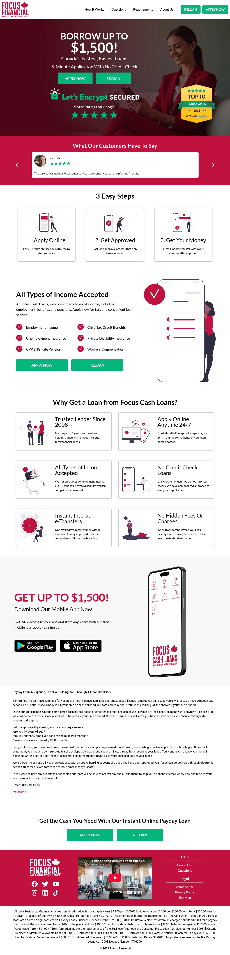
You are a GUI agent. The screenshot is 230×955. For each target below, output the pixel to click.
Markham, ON (21, 792)
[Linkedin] (45, 892)
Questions (118, 9)
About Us (166, 9)
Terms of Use (185, 887)
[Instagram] (34, 892)
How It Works (94, 9)
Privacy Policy (185, 892)
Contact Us (185, 865)
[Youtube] (55, 884)
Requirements (143, 9)
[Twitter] (45, 884)
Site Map (184, 898)
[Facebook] (34, 884)
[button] (16, 165)
